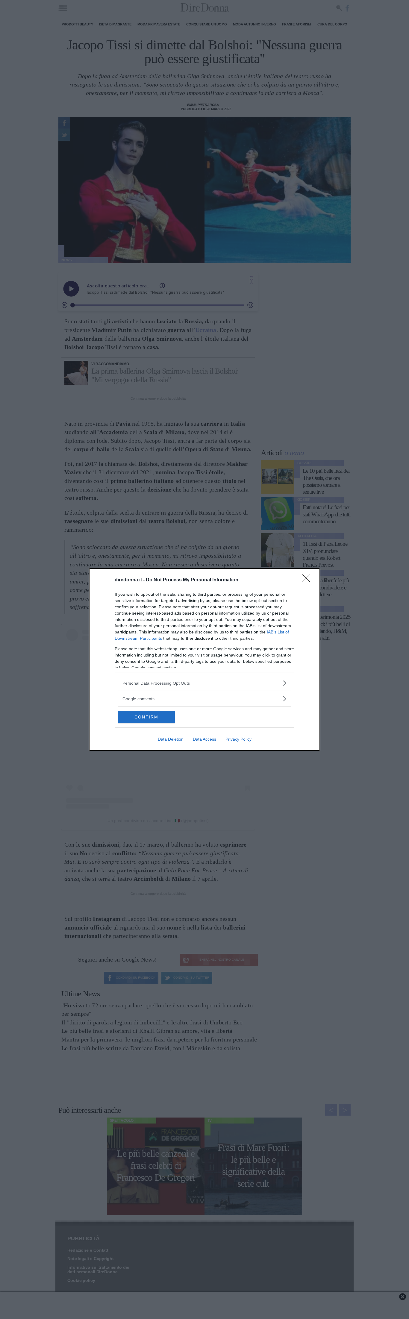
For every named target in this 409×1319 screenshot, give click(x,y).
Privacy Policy (238, 739)
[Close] (308, 580)
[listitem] (204, 683)
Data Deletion (171, 739)
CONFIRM (146, 717)
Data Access (204, 739)
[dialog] (204, 659)
